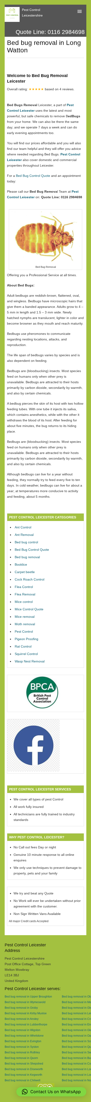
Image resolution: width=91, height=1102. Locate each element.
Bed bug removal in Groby (21, 1007)
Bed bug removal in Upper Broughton (28, 996)
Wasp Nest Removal (30, 661)
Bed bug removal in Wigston (22, 1029)
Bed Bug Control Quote (33, 176)
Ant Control (23, 527)
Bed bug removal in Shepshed (24, 1063)
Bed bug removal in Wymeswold (25, 1002)
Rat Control (23, 646)
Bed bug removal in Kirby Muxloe (26, 1013)
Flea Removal (25, 594)
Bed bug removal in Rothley (22, 1052)
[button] (51, 1091)
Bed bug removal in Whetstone (24, 1035)
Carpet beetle (25, 572)
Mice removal (25, 616)
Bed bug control (26, 542)
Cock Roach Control (29, 579)
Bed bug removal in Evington (23, 1041)
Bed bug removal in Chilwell (22, 1080)
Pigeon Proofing (26, 639)
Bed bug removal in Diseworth (24, 1069)
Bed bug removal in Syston (22, 1046)
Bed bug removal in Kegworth (23, 1074)
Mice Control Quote (29, 609)
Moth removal (25, 624)
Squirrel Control (26, 654)
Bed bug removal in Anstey (21, 1018)
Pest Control (24, 631)
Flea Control (24, 587)
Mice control (24, 602)
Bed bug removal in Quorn (21, 1057)
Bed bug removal (27, 557)
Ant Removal (24, 535)
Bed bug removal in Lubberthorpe (26, 1024)
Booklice (21, 564)
